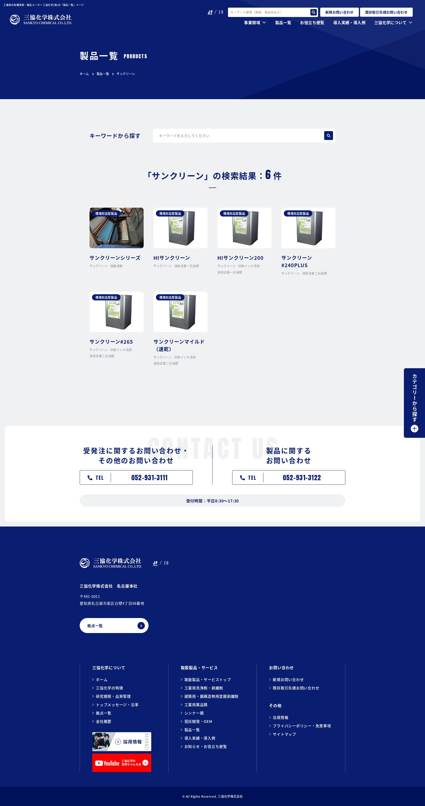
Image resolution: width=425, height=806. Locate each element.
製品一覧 (103, 74)
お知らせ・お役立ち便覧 (205, 746)
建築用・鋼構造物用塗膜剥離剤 (211, 696)
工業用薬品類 (196, 704)
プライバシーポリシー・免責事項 (302, 725)
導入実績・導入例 (349, 22)
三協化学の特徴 (109, 687)
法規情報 (280, 717)
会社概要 (103, 721)
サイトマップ (284, 734)
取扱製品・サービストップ (207, 679)
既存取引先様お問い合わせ (296, 687)
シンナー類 (194, 712)
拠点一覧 (103, 712)
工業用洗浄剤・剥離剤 (203, 687)
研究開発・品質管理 (113, 696)
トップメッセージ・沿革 (117, 704)
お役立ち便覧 (312, 22)
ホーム (84, 74)
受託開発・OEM (198, 721)
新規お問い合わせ (288, 679)
